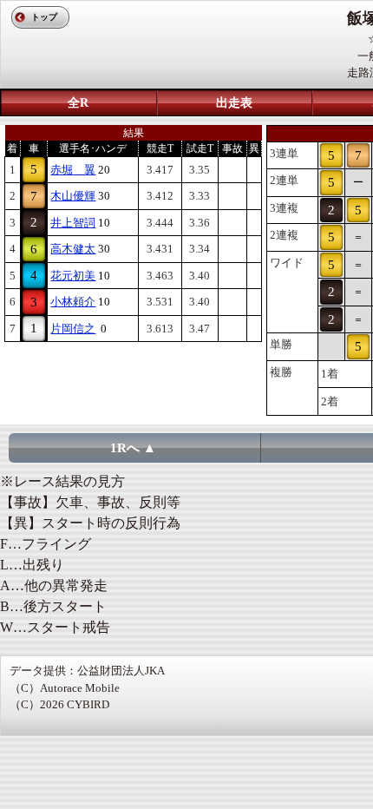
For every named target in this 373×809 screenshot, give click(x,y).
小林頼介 (72, 301)
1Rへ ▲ (133, 448)
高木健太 (72, 248)
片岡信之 (72, 328)
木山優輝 (72, 195)
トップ (44, 17)
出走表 (234, 102)
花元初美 (72, 275)
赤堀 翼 (72, 169)
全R (78, 102)
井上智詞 (72, 222)
